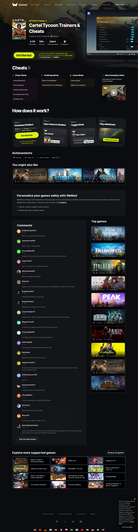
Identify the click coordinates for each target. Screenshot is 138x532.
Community (93, 4)
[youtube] (81, 522)
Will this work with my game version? (31, 210)
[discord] (57, 522)
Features (82, 4)
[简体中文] (40, 530)
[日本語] (77, 530)
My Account (106, 4)
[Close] (134, 499)
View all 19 (55, 157)
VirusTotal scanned (53, 44)
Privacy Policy (81, 514)
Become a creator (48, 514)
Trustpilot (62, 202)
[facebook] (73, 522)
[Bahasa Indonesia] (93, 530)
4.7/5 (32, 41)
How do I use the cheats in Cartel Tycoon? (34, 207)
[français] (61, 530)
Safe (51, 41)
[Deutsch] (45, 530)
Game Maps (59, 4)
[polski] (66, 530)
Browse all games (116, 453)
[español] (56, 530)
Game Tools (71, 4)
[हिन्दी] (87, 530)
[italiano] (98, 530)
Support (92, 514)
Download (119, 5)
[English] (35, 530)
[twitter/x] (65, 522)
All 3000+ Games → (38, 21)
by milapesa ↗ (65, 44)
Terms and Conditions (65, 514)
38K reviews (32, 44)
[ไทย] (103, 530)
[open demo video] (114, 92)
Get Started (23, 55)
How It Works (35, 4)
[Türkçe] (82, 530)
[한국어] (50, 530)
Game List (47, 4)
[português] (72, 530)
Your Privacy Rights (127, 527)
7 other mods (68, 55)
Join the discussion (27, 439)
